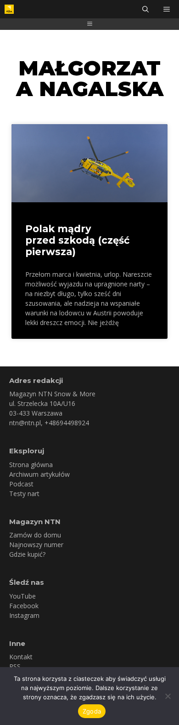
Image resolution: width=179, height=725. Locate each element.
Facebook (24, 605)
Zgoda (92, 711)
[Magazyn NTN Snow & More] (9, 9)
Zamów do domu (35, 535)
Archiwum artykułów (39, 474)
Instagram (24, 615)
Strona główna (31, 464)
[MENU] (167, 9)
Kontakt (21, 656)
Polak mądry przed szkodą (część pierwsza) (77, 240)
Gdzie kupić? (27, 554)
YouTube (22, 596)
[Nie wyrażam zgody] (167, 696)
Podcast (21, 484)
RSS (15, 666)
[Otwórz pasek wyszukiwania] (145, 9)
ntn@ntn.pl (25, 422)
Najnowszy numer (36, 544)
